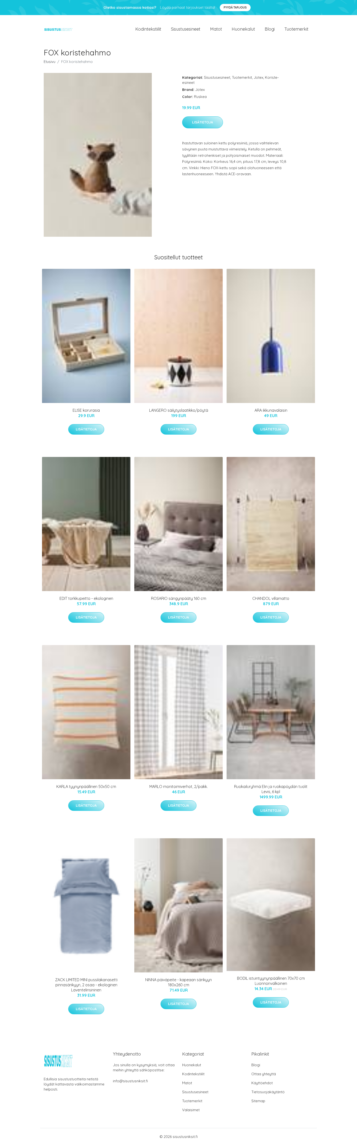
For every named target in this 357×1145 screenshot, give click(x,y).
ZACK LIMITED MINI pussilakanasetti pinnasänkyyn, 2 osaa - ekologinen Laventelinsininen (86, 984)
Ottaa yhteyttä (263, 1074)
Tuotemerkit (296, 29)
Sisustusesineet (185, 29)
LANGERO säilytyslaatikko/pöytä (178, 410)
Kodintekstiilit (148, 29)
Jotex (258, 77)
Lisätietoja (202, 122)
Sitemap (258, 1101)
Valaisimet (191, 1110)
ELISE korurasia (86, 410)
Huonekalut (243, 29)
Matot (216, 29)
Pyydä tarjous (235, 7)
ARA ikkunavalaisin (271, 410)
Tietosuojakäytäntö (268, 1092)
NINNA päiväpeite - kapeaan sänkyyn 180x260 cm (178, 982)
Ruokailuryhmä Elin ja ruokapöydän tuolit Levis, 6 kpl (270, 789)
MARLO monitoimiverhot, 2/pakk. (178, 786)
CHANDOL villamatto (270, 598)
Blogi (270, 29)
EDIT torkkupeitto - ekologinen (86, 598)
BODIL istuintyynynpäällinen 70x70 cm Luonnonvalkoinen (271, 981)
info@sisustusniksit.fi (130, 1081)
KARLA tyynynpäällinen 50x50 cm (86, 786)
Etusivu (49, 61)
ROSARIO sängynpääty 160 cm (178, 598)
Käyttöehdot (262, 1083)
